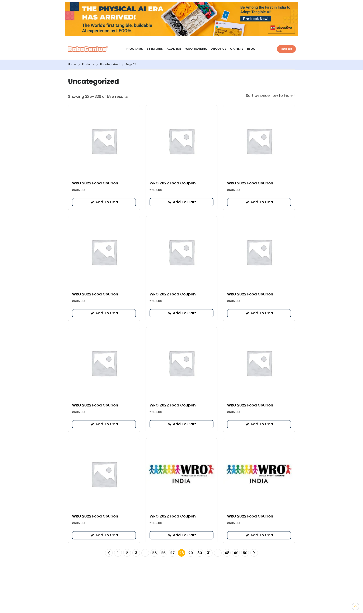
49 (235, 553)
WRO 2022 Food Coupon (95, 183)
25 (154, 553)
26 (163, 553)
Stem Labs (155, 49)
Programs (134, 49)
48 (227, 553)
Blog (251, 49)
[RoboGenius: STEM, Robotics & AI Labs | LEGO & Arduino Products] (88, 48)
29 (190, 553)
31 (209, 553)
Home (72, 64)
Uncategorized (109, 64)
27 (172, 553)
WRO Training (196, 49)
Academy (174, 49)
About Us (218, 49)
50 (245, 553)
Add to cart (106, 202)
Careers (236, 49)
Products (88, 64)
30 (199, 553)
